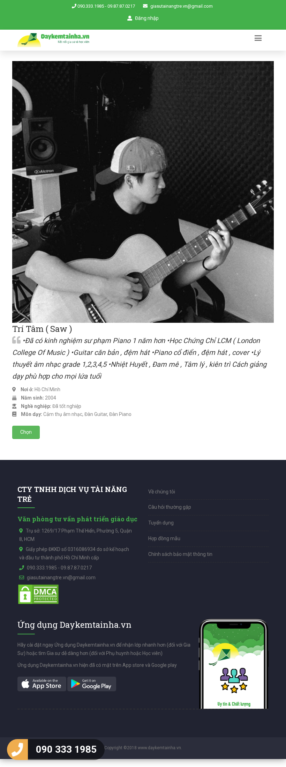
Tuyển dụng (161, 523)
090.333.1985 (90, 6)
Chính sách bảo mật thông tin (180, 554)
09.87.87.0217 (121, 6)
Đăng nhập (146, 18)
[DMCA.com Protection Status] (38, 594)
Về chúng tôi (161, 491)
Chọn (26, 432)
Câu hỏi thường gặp (169, 507)
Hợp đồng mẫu (164, 538)
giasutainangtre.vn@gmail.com (181, 6)
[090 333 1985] (17, 749)
